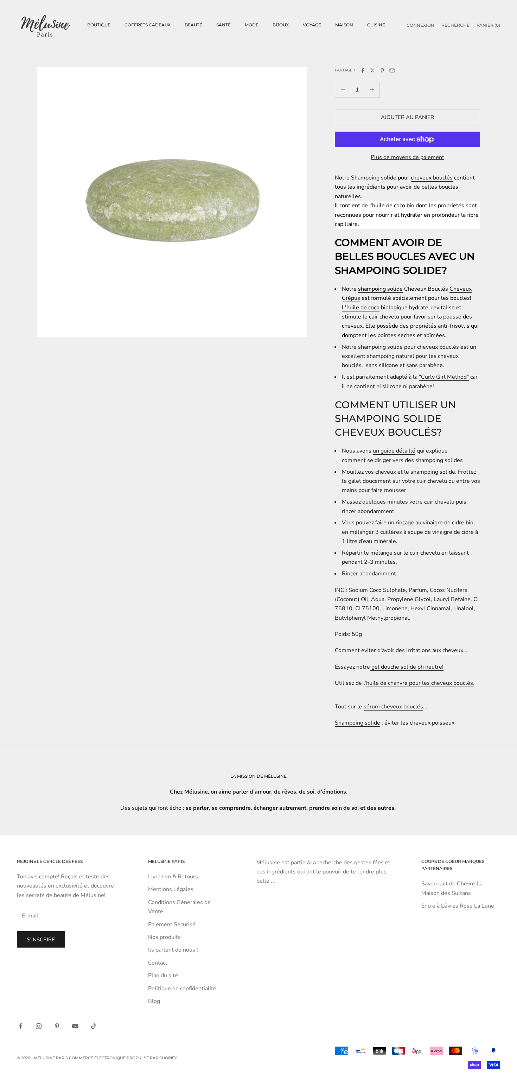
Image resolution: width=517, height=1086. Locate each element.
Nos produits (164, 937)
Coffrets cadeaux (148, 24)
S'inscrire (41, 939)
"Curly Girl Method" (444, 377)
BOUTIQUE (98, 24)
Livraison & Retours (173, 876)
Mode (251, 24)
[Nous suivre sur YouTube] (75, 1026)
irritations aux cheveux (434, 650)
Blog (154, 1001)
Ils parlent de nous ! (173, 950)
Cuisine (376, 24)
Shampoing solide (357, 723)
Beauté (193, 24)
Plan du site (163, 975)
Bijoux (281, 24)
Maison (344, 24)
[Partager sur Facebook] (362, 70)
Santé (223, 24)
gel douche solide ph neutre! (406, 667)
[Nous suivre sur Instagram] (38, 1026)
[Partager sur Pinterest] (382, 70)
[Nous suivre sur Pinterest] (56, 1026)
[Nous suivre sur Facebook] (20, 1026)
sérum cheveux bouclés (393, 707)
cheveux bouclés (432, 178)
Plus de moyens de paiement (407, 157)
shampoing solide (380, 289)
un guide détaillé (394, 451)
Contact (157, 963)
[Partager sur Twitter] (372, 70)
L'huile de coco (360, 307)
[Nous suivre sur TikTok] (93, 1026)
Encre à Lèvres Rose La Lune (457, 906)
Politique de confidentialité (182, 988)
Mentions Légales (170, 889)
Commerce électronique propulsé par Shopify (123, 1057)
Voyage (312, 24)
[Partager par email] (392, 70)
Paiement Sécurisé (172, 924)
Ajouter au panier (407, 117)
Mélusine (92, 895)
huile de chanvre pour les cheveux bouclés (419, 683)
